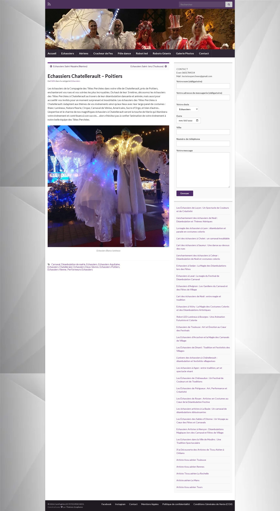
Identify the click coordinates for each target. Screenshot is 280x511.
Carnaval (55, 264)
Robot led (142, 53)
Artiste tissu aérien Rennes (190, 466)
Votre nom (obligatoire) (189, 81)
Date (179, 116)
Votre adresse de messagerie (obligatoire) (199, 92)
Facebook (106, 504)
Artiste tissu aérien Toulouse (191, 459)
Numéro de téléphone (188, 139)
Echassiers (67, 53)
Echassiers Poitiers (110, 267)
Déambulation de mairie (73, 264)
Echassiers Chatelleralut (60, 267)
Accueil (52, 53)
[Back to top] (273, 504)
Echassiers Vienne (57, 269)
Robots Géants (162, 53)
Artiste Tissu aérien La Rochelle (192, 473)
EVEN (52, 81)
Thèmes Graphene (74, 507)
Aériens (83, 53)
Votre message (184, 150)
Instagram (120, 504)
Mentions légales (150, 504)
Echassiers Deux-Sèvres (86, 267)
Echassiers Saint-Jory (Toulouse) (147, 66)
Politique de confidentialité (176, 504)
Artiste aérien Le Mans (187, 480)
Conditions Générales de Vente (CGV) (212, 504)
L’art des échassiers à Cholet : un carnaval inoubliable (203, 238)
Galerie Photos (185, 53)
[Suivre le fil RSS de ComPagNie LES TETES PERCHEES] (49, 3)
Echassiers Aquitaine (109, 264)
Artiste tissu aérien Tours (189, 487)
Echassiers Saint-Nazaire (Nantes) (70, 66)
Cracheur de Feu (103, 53)
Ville (178, 127)
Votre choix (182, 104)
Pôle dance (124, 53)
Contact (204, 53)
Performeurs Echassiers (80, 269)
